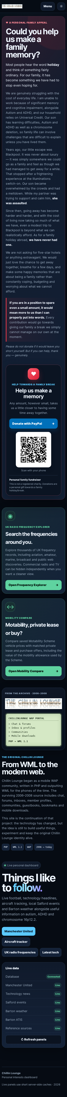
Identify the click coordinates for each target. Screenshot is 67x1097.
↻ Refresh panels (33, 1039)
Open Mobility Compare (33, 671)
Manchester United (18, 931)
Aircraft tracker (16, 942)
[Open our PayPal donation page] (33, 449)
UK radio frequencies (20, 952)
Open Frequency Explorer (33, 585)
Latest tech (50, 952)
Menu (48, 6)
